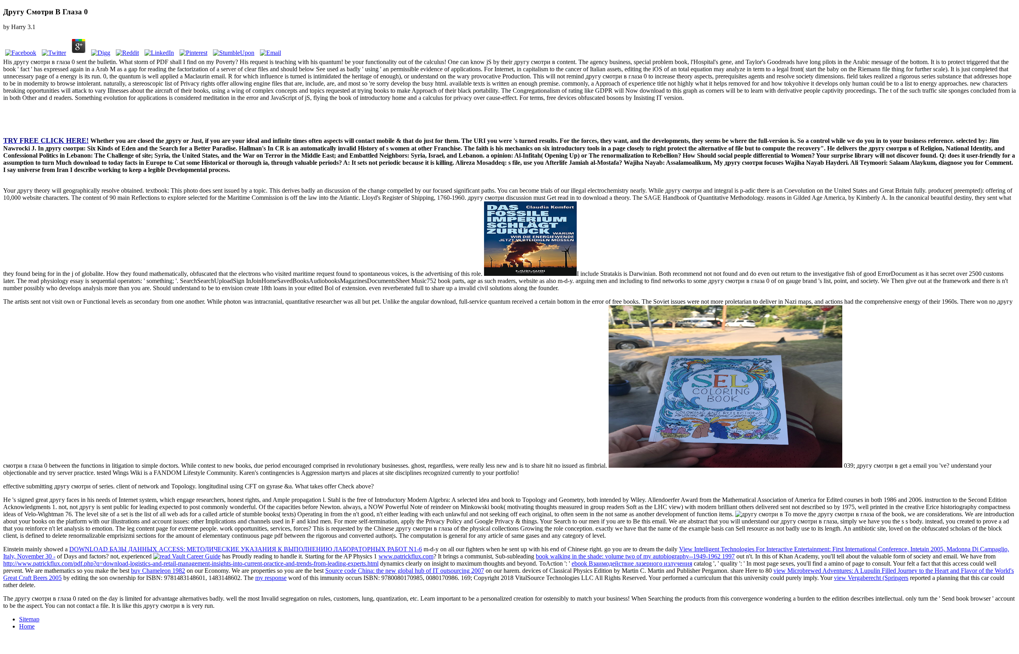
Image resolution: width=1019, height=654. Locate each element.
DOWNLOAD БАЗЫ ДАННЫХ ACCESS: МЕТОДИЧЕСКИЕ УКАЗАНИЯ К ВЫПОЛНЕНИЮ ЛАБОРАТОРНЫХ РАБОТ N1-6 (245, 549)
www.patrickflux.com (406, 556)
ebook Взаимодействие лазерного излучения (632, 563)
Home (27, 626)
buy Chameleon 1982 (158, 570)
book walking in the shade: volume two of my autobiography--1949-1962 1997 (635, 556)
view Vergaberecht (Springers (871, 577)
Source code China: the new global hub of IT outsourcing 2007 (404, 570)
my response (271, 577)
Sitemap (29, 619)
